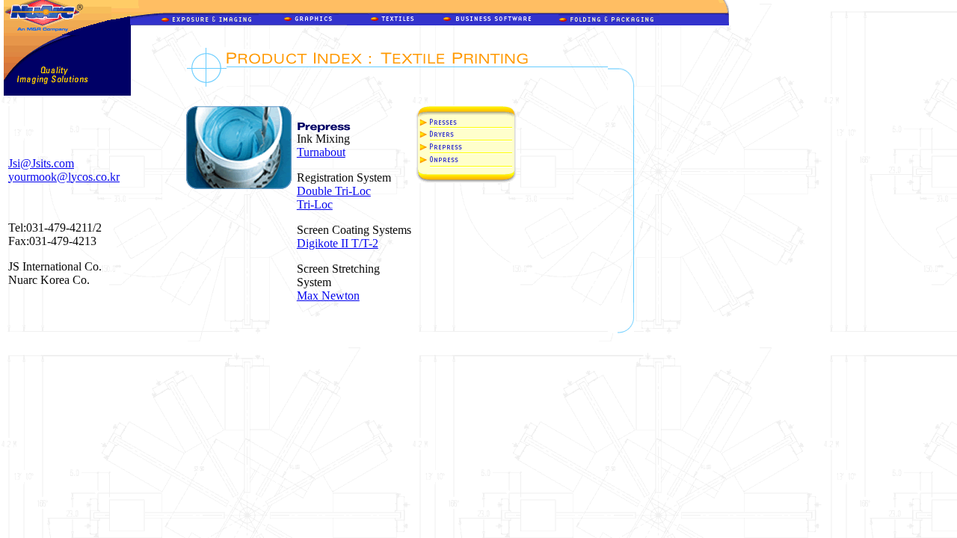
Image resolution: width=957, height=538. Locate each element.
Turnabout (321, 152)
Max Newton (328, 295)
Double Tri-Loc (334, 191)
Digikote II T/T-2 (337, 243)
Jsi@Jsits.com (41, 163)
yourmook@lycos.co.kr (64, 176)
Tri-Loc (315, 204)
